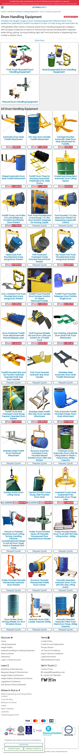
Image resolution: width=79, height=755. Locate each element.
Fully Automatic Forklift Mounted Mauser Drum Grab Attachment (65, 414)
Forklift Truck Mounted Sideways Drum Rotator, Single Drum (65, 296)
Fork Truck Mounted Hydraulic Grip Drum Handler (39, 374)
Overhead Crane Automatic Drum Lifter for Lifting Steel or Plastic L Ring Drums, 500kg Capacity (66, 455)
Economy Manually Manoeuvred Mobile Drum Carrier (39, 582)
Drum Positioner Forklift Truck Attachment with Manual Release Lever (13, 335)
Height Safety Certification (12, 675)
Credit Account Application (52, 644)
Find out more (23, 744)
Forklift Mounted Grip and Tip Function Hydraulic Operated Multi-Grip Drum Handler (13, 375)
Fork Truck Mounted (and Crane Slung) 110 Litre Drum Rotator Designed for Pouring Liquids (39, 219)
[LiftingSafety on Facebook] (42, 680)
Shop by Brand (7, 654)
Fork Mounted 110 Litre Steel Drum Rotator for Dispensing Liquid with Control (65, 219)
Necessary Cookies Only (33, 748)
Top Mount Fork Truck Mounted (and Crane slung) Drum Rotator (65, 257)
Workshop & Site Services (12, 669)
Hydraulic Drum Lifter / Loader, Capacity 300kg (39, 620)
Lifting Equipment (8, 644)
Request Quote (39, 226)
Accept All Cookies (14, 748)
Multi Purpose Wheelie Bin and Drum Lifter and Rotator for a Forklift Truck (39, 336)
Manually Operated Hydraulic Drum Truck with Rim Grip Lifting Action (65, 583)
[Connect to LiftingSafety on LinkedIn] (54, 680)
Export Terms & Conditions (52, 654)
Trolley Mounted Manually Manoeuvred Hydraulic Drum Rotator (14, 582)
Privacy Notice (47, 647)
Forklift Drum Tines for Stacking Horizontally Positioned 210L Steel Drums (39, 179)
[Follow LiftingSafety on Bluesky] (45, 680)
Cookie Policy (46, 641)
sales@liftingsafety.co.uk (54, 672)
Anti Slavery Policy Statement (13, 685)
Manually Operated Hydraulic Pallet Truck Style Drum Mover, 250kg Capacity (65, 623)
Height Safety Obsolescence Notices (16, 678)
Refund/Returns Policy (50, 660)
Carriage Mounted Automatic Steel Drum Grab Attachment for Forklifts (65, 140)
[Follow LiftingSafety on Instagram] (50, 680)
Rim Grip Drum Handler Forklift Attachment (40, 138)
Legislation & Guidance (11, 682)
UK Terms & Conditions (50, 650)
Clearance (5, 657)
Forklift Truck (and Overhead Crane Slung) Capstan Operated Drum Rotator (13, 415)
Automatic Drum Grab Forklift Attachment (13, 138)
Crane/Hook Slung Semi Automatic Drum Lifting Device (65, 178)
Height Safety (7, 647)
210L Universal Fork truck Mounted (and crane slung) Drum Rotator (13, 296)
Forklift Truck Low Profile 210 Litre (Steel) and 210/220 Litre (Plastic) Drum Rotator (13, 219)
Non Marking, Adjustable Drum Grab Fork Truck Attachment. (65, 335)
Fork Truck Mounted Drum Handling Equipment (20, 70)
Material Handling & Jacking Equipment (22, 12)
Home (3, 12)
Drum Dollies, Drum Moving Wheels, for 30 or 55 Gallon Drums (13, 621)
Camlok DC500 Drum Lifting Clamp (13, 493)
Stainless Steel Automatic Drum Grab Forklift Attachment (65, 374)
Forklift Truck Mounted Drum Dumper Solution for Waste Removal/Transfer (39, 297)
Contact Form (47, 669)
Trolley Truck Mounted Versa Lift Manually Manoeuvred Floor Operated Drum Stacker (39, 535)
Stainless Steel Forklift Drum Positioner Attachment (13, 453)
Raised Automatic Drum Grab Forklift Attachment (13, 177)
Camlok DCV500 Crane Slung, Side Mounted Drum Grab (39, 494)
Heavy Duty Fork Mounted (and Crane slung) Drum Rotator (13, 257)
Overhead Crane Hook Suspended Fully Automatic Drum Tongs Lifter (65, 496)
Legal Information (48, 657)
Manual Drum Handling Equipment (20, 102)
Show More (39, 40)
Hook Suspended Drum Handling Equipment (59, 70)
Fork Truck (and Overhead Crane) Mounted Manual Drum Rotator (39, 258)
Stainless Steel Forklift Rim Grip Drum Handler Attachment (40, 414)
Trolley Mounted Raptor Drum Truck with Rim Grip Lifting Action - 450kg (66, 534)
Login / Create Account (11, 660)
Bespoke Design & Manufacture (14, 672)
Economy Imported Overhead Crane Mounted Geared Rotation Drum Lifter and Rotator (39, 455)
